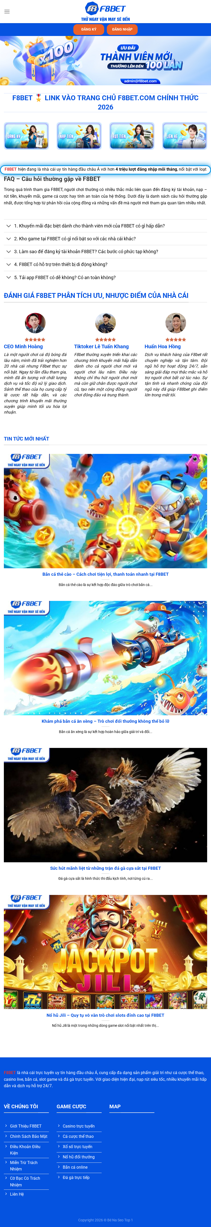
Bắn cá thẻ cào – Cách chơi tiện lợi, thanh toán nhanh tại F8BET (105, 574)
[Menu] (7, 11)
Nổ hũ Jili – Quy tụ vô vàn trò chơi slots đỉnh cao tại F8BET (105, 1015)
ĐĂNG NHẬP (122, 29)
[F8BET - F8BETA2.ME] (105, 11)
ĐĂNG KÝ (88, 29)
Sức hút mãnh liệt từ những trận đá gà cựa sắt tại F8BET (105, 868)
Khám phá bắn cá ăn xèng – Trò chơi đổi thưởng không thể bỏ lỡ (105, 721)
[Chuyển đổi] (9, 226)
